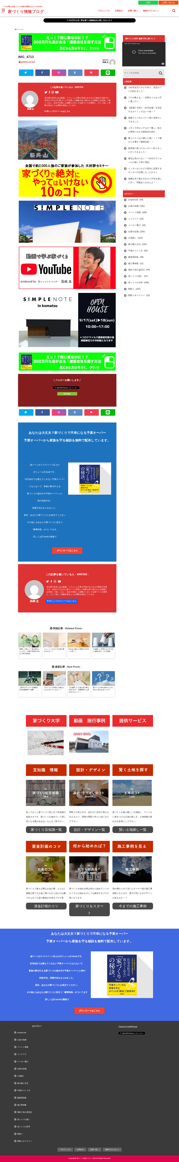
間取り (131, 289)
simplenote (133, 200)
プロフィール (104, 11)
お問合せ (119, 11)
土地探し (132, 238)
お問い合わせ (168, 2)
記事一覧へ (133, 11)
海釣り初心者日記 (136, 270)
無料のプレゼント (151, 11)
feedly (68, 394)
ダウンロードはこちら (67, 550)
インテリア (133, 219)
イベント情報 (134, 212)
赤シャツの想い (135, 276)
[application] (144, 54)
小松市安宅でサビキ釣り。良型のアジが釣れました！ (145, 89)
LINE (148, 2)
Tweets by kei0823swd (127, 1026)
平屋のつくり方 (135, 251)
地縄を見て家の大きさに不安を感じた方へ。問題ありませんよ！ (145, 181)
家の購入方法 (134, 244)
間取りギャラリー (136, 295)
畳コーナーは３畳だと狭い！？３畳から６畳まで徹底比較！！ (145, 140)
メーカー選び (134, 225)
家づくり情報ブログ (26, 11)
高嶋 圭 (105, 62)
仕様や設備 (133, 231)
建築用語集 (133, 257)
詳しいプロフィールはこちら (58, 111)
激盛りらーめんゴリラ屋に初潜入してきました (145, 120)
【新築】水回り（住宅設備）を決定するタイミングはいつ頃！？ (145, 110)
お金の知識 (133, 206)
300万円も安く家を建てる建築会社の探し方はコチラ (90, 20)
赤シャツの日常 (135, 282)
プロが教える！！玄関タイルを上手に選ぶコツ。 (145, 99)
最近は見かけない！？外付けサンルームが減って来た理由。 (145, 160)
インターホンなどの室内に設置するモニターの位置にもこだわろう (145, 170)
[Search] (161, 73)
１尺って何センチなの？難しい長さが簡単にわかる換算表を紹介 (145, 130)
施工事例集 (133, 263)
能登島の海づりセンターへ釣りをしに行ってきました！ (145, 150)
